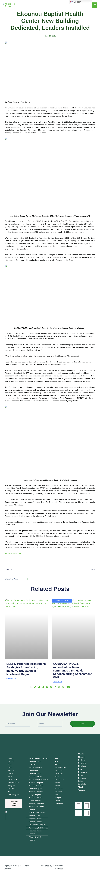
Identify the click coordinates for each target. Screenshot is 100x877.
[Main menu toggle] (94, 5)
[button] (23, 578)
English (77, 2)
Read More (11, 678)
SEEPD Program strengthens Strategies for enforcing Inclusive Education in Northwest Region (26, 669)
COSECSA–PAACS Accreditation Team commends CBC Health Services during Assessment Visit (72, 670)
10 (68, 687)
